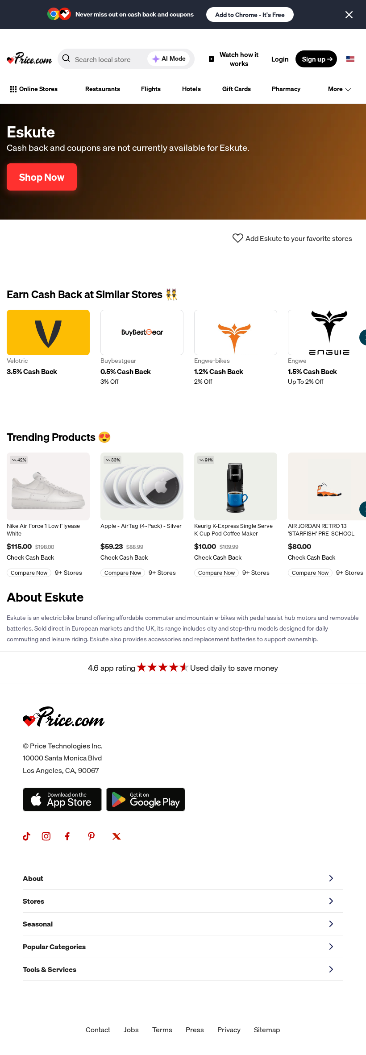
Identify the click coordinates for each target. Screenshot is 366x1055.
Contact (98, 1029)
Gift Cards (236, 89)
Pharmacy (286, 89)
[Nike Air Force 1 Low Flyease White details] (48, 486)
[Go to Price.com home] (29, 59)
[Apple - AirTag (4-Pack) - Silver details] (141, 486)
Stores (33, 901)
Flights (151, 89)
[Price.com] (63, 736)
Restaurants (102, 89)
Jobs (131, 1029)
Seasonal (38, 924)
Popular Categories (54, 946)
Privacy (229, 1029)
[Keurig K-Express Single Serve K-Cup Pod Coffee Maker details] (235, 486)
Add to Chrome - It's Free (250, 15)
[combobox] (126, 59)
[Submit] (66, 60)
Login (280, 59)
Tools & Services (49, 969)
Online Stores (38, 89)
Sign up (313, 59)
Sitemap (267, 1029)
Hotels (191, 89)
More (335, 89)
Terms (162, 1029)
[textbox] (350, 59)
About (33, 878)
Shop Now (41, 177)
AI (174, 58)
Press (195, 1029)
